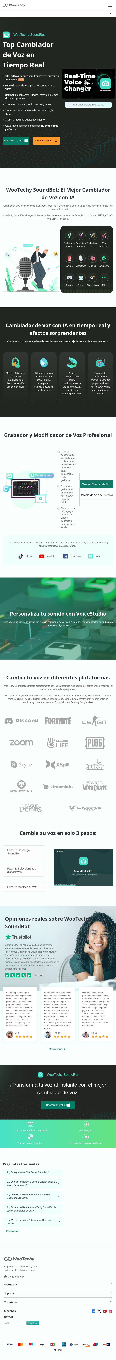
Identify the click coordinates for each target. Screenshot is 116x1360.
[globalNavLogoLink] (9, 13)
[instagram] (110, 1311)
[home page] (14, 6)
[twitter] (99, 1311)
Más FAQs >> (13, 1231)
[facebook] (93, 1311)
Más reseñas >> (58, 1049)
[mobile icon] (110, 5)
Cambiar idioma (16, 1277)
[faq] (21, 721)
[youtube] (104, 1311)
